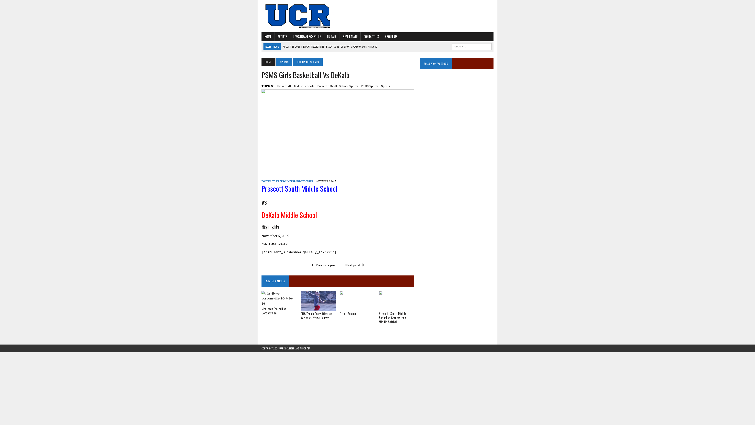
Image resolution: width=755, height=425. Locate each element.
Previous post (326, 265)
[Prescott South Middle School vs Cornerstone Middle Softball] (396, 308)
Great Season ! (348, 313)
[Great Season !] (357, 308)
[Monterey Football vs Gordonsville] (279, 303)
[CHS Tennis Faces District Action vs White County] (318, 308)
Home (267, 36)
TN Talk (332, 36)
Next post (352, 265)
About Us (391, 36)
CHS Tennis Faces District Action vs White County (316, 315)
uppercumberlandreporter (294, 181)
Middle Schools (304, 86)
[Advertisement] (457, 113)
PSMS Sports (369, 86)
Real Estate (350, 36)
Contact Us (371, 36)
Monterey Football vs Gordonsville (273, 311)
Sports (282, 36)
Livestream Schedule (307, 36)
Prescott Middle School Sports (337, 86)
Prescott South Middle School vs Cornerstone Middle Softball (392, 317)
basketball (284, 86)
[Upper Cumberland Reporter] (298, 16)
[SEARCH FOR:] (472, 46)
